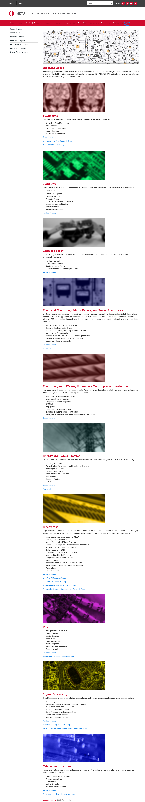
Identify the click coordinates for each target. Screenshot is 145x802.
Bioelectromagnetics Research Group (57, 141)
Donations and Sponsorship (100, 23)
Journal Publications (18, 48)
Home (12, 23)
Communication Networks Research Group (59, 794)
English (127, 23)
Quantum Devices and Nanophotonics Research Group (64, 589)
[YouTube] (131, 3)
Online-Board (118, 23)
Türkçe (118, 3)
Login (20, 3)
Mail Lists (12, 3)
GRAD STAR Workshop (19, 44)
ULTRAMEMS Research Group (54, 582)
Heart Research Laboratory (53, 145)
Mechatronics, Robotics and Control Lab (58, 656)
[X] (127, 3)
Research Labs (16, 33)
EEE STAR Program (17, 41)
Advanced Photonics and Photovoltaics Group (61, 585)
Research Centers (17, 37)
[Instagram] (123, 3)
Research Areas (16, 29)
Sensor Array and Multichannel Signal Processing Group (65, 728)
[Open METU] (135, 3)
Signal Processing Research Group (56, 725)
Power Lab (47, 348)
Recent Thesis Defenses (19, 52)
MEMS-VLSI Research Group (54, 578)
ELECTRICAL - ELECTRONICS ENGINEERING (53, 13)
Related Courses (49, 137)
